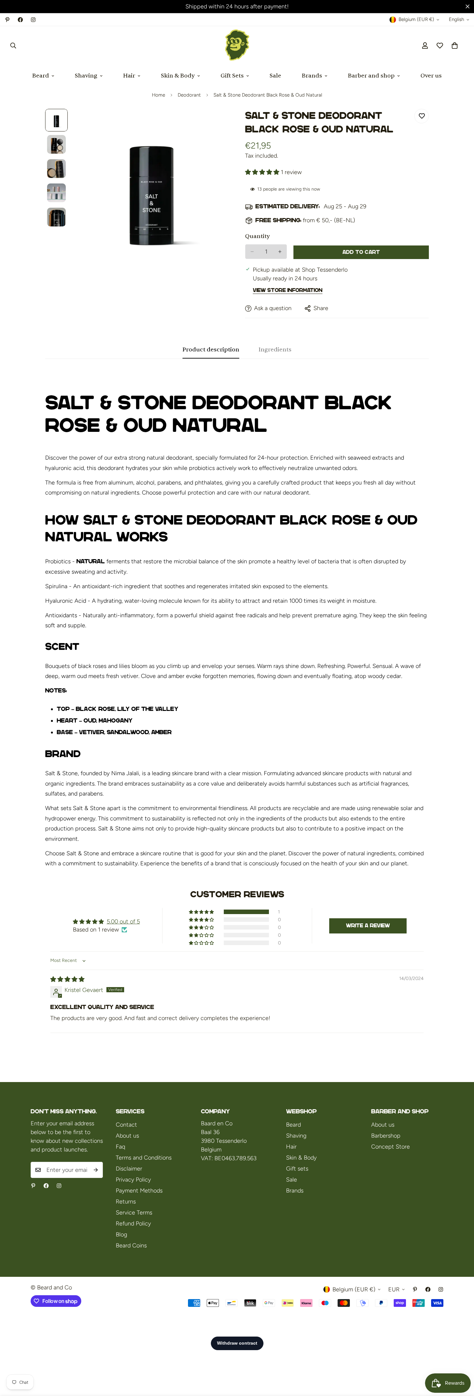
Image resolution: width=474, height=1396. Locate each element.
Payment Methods (139, 1190)
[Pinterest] (7, 19)
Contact (126, 1124)
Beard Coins (131, 1245)
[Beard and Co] (237, 45)
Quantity (257, 236)
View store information (287, 290)
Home (158, 95)
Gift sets (297, 1168)
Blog (121, 1234)
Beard (40, 75)
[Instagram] (33, 19)
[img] (67, 979)
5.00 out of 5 (123, 921)
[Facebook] (20, 19)
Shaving (86, 75)
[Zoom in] (215, 122)
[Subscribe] (96, 1170)
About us (127, 1135)
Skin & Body (178, 75)
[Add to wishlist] (421, 116)
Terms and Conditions (144, 1157)
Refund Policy (133, 1223)
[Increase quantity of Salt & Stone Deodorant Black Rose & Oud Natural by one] (280, 252)
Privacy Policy (133, 1179)
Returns (126, 1201)
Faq (120, 1146)
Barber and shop (371, 75)
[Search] (13, 45)
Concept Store (390, 1146)
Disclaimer (129, 1168)
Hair (129, 75)
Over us (431, 75)
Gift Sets (232, 75)
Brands (312, 75)
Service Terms (134, 1212)
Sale (275, 75)
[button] (454, 45)
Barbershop (385, 1135)
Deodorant (189, 95)
